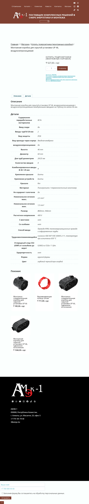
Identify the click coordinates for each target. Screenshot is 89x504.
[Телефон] (12, 401)
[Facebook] (78, 6)
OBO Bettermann (55, 81)
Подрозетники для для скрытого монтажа (59, 77)
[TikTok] (74, 10)
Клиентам (38, 6)
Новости (48, 6)
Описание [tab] (17, 96)
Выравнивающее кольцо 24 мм (44, 297)
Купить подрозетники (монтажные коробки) (58, 58)
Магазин (68, 6)
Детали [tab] (28, 96)
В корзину (62, 68)
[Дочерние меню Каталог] (28, 6)
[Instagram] (74, 6)
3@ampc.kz (15, 422)
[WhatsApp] (78, 3)
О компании (16, 6)
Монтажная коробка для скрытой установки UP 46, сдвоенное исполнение (20, 343)
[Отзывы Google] (78, 10)
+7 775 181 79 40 (17, 419)
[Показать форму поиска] (44, 21)
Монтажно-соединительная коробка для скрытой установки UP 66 (20, 300)
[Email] (74, 3)
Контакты (58, 6)
